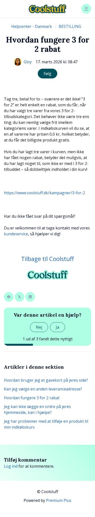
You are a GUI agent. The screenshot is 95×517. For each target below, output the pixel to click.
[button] (86, 9)
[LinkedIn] (30, 297)
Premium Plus (58, 500)
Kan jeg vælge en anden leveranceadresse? (43, 389)
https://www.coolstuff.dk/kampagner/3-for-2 (44, 192)
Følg (47, 73)
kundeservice (16, 234)
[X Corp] (19, 297)
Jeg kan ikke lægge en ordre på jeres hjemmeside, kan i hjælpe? (37, 409)
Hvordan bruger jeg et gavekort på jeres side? (46, 380)
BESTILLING (70, 26)
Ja (57, 327)
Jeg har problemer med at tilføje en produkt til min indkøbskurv (46, 424)
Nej (39, 327)
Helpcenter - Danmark (31, 26)
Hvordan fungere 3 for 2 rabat (31, 397)
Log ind (11, 466)
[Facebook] (9, 297)
